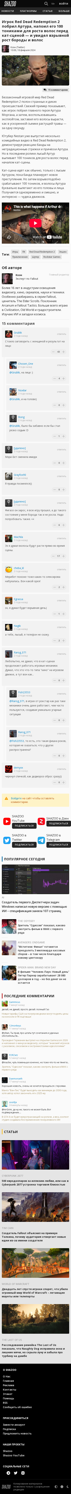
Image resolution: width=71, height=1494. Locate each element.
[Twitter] (15, 1473)
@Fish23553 (16, 741)
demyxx (18, 767)
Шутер (35, 256)
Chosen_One (25, 363)
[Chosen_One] (13, 365)
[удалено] (20, 448)
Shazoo (7, 1451)
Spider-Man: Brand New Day (37, 967)
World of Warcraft (15, 1284)
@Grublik (14, 372)
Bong (21, 417)
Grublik (18, 332)
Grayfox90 (20, 474)
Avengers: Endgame (31, 942)
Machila (18, 537)
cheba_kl (19, 568)
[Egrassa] (8, 600)
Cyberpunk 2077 (12, 1175)
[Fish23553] (13, 693)
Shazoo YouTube (13, 1455)
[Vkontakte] (23, 1473)
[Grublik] (8, 334)
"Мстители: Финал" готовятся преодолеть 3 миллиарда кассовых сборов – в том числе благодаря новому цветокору (41, 952)
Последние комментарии (29, 996)
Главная (8, 1381)
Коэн (13, 47)
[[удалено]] (8, 449)
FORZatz (13, 1055)
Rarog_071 (20, 652)
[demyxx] (8, 769)
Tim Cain (7, 1228)
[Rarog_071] (8, 654)
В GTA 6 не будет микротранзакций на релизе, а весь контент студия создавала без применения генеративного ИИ (35, 1118)
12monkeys (15, 1025)
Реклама (8, 1385)
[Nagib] (8, 627)
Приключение (20, 256)
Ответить (61, 334)
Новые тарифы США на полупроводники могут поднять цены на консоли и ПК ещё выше (35, 1015)
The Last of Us (12, 1340)
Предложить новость (17, 1433)
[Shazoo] (10, 4)
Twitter (20, 47)
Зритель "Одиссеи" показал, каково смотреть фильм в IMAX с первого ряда (41, 929)
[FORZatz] (5, 1057)
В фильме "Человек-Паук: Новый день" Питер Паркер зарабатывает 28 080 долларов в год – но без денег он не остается (43, 977)
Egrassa (18, 599)
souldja (13, 1102)
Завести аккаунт (14, 1424)
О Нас (6, 1376)
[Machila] (8, 538)
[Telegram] (8, 1473)
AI (3, 897)
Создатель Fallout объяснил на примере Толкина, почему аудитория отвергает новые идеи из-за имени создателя (34, 1236)
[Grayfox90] (8, 476)
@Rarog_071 (16, 701)
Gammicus (14, 1002)
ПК (23, 251)
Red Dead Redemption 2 (42, 251)
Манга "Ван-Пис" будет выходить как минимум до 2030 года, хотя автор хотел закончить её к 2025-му (34, 1092)
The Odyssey (26, 921)
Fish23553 (24, 692)
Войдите (16, 798)
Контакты (9, 1389)
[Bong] (13, 418)
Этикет (8, 1394)
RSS (5, 1402)
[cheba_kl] (8, 569)
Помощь (8, 1398)
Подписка (9, 1429)
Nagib (17, 625)
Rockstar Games (52, 256)
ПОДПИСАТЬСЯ (24, 825)
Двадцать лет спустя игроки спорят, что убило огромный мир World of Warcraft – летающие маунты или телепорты (35, 1292)
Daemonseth (15, 1078)
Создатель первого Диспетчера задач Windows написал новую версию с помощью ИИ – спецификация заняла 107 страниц (34, 906)
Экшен (62, 251)
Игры (15, 251)
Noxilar (22, 390)
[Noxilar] (13, 392)
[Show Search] (45, 3)
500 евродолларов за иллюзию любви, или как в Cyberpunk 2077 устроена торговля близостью (35, 1182)
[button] (7, 11)
